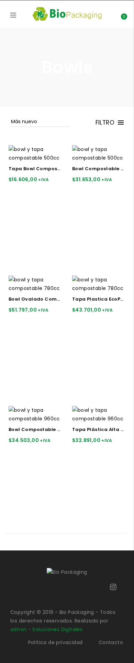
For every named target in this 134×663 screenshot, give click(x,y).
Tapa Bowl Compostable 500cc (35, 169)
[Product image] (35, 153)
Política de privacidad (55, 642)
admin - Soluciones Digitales (46, 629)
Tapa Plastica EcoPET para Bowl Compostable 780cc (98, 299)
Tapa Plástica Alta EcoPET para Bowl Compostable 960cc (98, 430)
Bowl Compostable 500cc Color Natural (98, 169)
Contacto (111, 642)
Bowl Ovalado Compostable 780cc (35, 299)
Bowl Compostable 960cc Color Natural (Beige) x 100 (35, 430)
